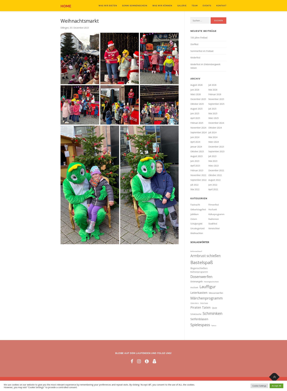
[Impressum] (147, 361)
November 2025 (216, 99)
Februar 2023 (196, 170)
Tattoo (213, 326)
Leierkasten (198, 292)
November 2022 (198, 175)
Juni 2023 (194, 161)
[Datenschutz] (155, 361)
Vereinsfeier (214, 228)
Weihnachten (196, 233)
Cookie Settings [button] (259, 385)
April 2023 (195, 165)
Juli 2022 (194, 184)
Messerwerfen (216, 293)
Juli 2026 (212, 84)
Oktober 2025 (197, 103)
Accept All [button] (276, 385)
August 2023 (196, 156)
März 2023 (213, 165)
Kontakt (221, 5)
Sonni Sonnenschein (134, 5)
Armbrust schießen (205, 255)
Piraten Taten (200, 307)
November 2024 (198, 127)
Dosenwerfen (201, 276)
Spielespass (200, 324)
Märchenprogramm (206, 298)
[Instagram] (139, 361)
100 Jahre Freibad (198, 37)
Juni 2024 (194, 137)
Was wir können (162, 5)
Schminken (212, 313)
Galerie (182, 5)
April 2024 (195, 141)
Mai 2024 (212, 137)
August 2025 (196, 108)
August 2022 (214, 179)
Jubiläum (194, 214)
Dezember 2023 (216, 146)
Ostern (193, 219)
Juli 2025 (212, 108)
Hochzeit (212, 209)
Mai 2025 (212, 113)
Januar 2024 (196, 146)
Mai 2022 (194, 189)
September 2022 (198, 179)
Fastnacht (195, 204)
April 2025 (195, 118)
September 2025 (216, 103)
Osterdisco (194, 303)
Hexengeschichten (211, 282)
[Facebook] (132, 361)
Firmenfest (213, 204)
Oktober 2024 (215, 127)
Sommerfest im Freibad (201, 51)
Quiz (214, 307)
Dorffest (194, 44)
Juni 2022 (212, 184)
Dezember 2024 (216, 122)
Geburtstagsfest (198, 209)
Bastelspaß (201, 262)
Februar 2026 (214, 94)
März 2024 (213, 141)
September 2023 (216, 151)
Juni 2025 (194, 113)
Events (207, 5)
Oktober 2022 (215, 175)
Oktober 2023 (197, 151)
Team (195, 5)
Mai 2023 (212, 161)
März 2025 (213, 118)
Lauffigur (207, 286)
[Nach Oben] (274, 377)
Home (66, 6)
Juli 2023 (212, 156)
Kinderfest (195, 57)
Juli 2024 (212, 132)
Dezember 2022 (216, 170)
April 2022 (213, 189)
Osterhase (204, 303)
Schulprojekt (196, 223)
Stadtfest (212, 223)
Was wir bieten (108, 5)
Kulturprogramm (216, 214)
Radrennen (213, 219)
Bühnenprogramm (199, 271)
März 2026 (195, 94)
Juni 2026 (194, 89)
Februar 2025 (196, 122)
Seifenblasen (199, 319)
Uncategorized (197, 228)
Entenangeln (196, 281)
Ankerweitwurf (196, 251)
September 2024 (198, 132)
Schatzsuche (195, 314)
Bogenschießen (198, 268)
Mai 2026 (212, 89)
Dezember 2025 (198, 99)
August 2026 (196, 84)
